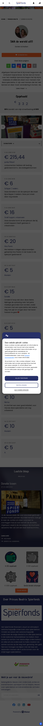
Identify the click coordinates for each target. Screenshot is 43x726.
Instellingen (21, 385)
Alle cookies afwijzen (21, 390)
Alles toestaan (21, 378)
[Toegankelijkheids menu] (40, 723)
